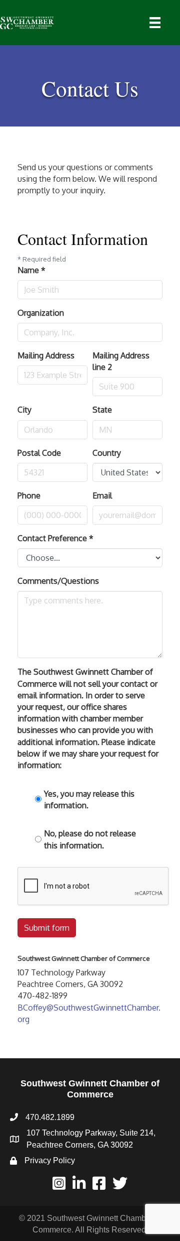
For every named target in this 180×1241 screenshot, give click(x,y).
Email (102, 495)
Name (32, 270)
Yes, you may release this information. (89, 799)
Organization (41, 313)
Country (106, 453)
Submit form (47, 928)
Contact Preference (56, 538)
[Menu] (155, 22)
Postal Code (39, 453)
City (25, 410)
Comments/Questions (58, 581)
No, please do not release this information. (90, 839)
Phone (29, 495)
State (102, 410)
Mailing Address (46, 355)
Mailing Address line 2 (121, 361)
